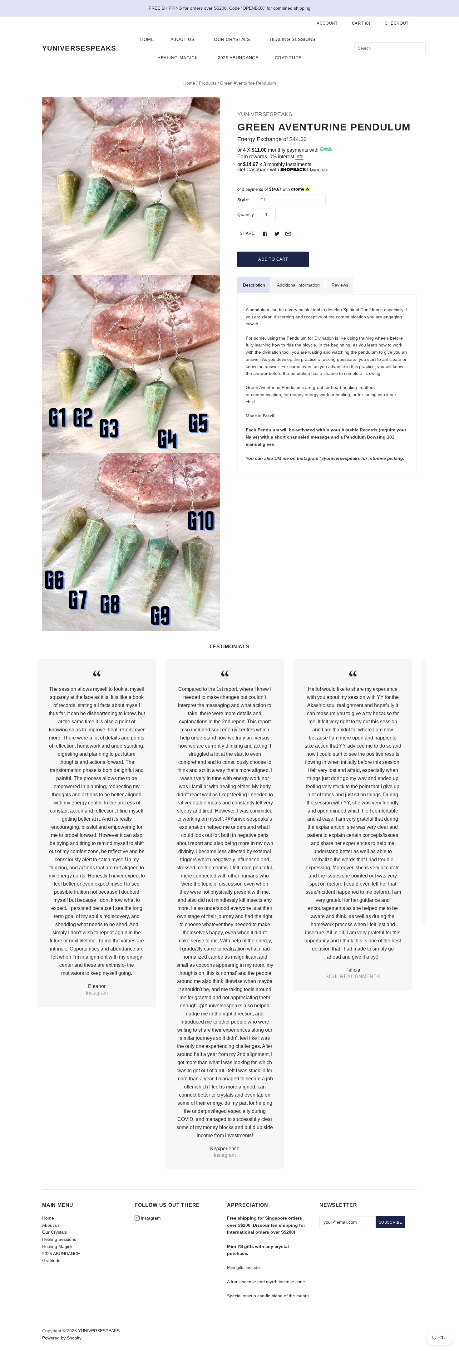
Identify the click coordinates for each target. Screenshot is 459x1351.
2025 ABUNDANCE (238, 57)
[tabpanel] (327, 384)
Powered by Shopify (61, 1337)
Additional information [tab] (298, 284)
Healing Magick (177, 57)
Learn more (319, 169)
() (361, 23)
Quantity (245, 214)
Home (147, 39)
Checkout (397, 23)
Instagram (150, 1218)
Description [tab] (254, 284)
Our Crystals (232, 39)
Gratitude (288, 57)
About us (182, 39)
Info (299, 156)
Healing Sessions (292, 39)
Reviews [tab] (340, 284)
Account (327, 23)
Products (207, 83)
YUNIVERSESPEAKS (264, 114)
